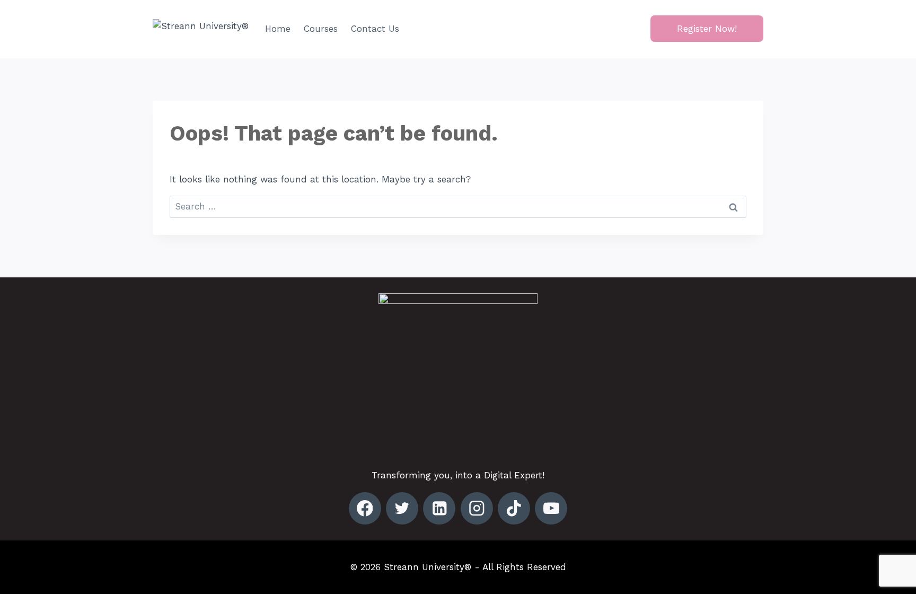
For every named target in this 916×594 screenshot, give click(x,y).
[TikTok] (514, 508)
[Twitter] (402, 508)
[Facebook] (365, 508)
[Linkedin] (439, 508)
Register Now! (707, 28)
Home (277, 28)
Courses (321, 28)
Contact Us (375, 28)
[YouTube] (551, 508)
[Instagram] (477, 508)
